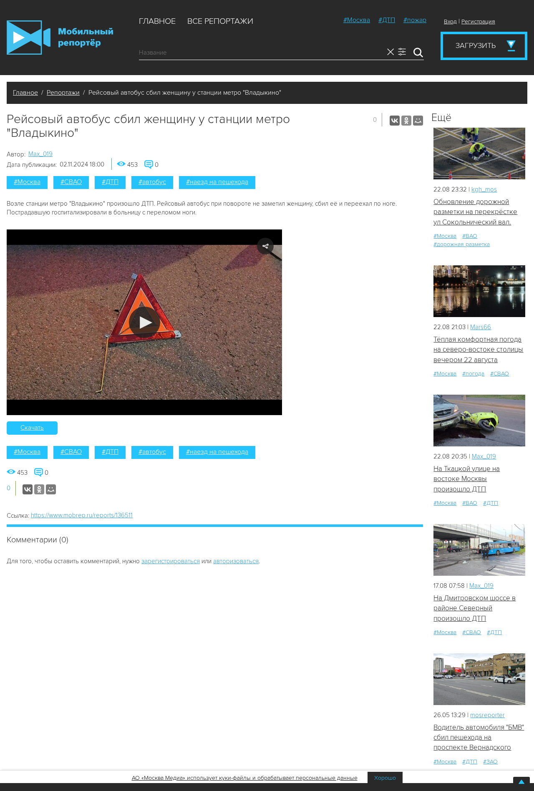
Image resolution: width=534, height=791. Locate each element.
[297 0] (479, 549)
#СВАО (71, 182)
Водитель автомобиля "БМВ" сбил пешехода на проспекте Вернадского (478, 737)
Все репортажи (220, 21)
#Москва (356, 20)
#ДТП (386, 20)
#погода (473, 373)
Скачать (32, 427)
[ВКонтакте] (395, 121)
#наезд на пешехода (217, 182)
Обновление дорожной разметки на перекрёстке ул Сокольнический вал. (475, 212)
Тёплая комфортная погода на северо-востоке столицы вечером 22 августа (478, 349)
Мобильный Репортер (60, 37)
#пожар (414, 20)
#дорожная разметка (461, 244)
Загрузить (476, 45)
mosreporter (487, 715)
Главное (157, 21)
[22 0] (479, 291)
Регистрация (478, 21)
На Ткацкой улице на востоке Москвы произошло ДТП (466, 479)
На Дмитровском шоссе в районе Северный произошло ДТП (474, 608)
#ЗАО (490, 761)
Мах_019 (40, 154)
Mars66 (480, 327)
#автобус (152, 182)
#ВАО (469, 235)
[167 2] (479, 679)
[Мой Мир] (418, 121)
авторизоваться (236, 561)
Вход (450, 21)
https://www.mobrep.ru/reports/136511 (82, 515)
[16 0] (479, 153)
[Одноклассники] (406, 121)
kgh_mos (484, 189)
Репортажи (63, 92)
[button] (144, 322)
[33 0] (479, 420)
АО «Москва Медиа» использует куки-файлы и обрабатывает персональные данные (245, 777)
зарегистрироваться (170, 561)
